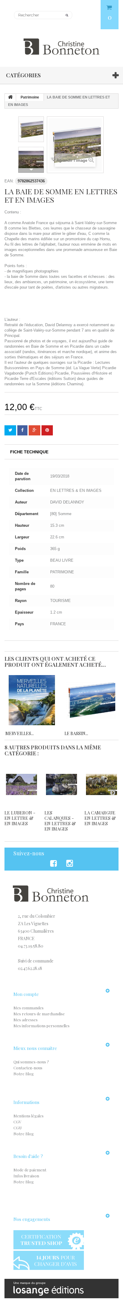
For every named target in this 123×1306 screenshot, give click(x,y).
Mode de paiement (29, 1169)
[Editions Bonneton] (61, 43)
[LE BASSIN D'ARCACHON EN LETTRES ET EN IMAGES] (91, 700)
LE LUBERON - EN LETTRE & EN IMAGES (19, 818)
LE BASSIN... (76, 733)
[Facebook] (54, 863)
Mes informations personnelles (41, 1025)
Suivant (31, 169)
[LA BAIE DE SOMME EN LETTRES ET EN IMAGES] (31, 129)
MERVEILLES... (19, 733)
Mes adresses (25, 1019)
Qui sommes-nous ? (31, 1061)
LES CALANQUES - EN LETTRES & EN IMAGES (60, 821)
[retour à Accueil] (10, 97)
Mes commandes (28, 1007)
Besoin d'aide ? (28, 1156)
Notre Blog (23, 1073)
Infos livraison (26, 1175)
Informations (26, 1102)
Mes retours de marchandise (39, 1013)
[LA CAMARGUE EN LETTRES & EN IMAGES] (101, 784)
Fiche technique (29, 451)
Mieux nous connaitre (35, 1048)
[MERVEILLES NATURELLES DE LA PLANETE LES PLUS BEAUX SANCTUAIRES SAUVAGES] (32, 700)
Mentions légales (28, 1115)
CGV (17, 1121)
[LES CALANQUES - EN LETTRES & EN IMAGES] (61, 784)
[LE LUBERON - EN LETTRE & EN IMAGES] (21, 784)
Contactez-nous (27, 1067)
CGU (17, 1127)
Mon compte (26, 994)
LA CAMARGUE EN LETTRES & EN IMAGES (100, 818)
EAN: (9, 181)
